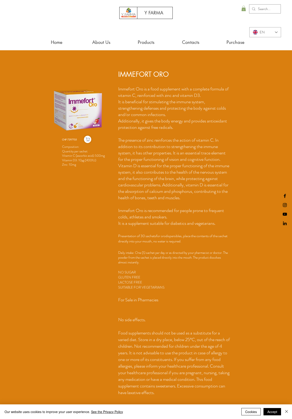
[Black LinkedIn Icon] (284, 223)
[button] (243, 8)
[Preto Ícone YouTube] (284, 214)
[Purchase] (87, 139)
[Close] (286, 411)
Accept (272, 411)
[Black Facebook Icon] (284, 196)
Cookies (251, 411)
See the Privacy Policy (107, 411)
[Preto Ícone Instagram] (284, 205)
